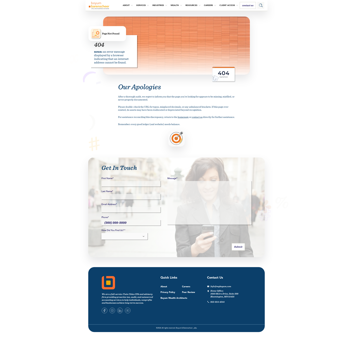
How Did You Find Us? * (113, 230)
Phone (105, 217)
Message (172, 178)
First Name (107, 178)
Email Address (109, 204)
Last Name (107, 191)
